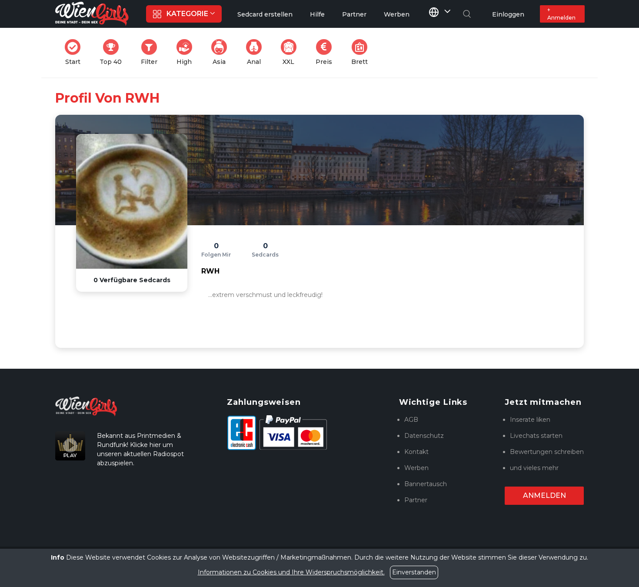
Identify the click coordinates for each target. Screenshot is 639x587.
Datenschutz (424, 436)
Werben (416, 468)
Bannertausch (425, 484)
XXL (291, 52)
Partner (415, 500)
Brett (362, 52)
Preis (326, 52)
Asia (222, 52)
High (186, 52)
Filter (152, 52)
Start (75, 52)
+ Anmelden (561, 14)
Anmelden (544, 495)
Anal (257, 52)
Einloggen (508, 14)
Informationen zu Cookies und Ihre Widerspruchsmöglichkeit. (291, 572)
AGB (411, 420)
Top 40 (113, 52)
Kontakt (416, 452)
